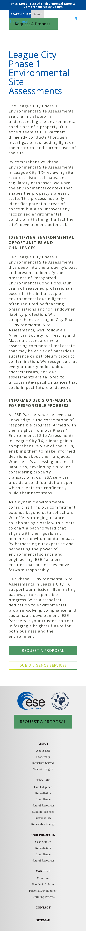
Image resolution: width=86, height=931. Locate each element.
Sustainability (43, 818)
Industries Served (43, 762)
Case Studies (43, 841)
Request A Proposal (43, 721)
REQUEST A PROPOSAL (43, 650)
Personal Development (43, 890)
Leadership (43, 756)
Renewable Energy (43, 824)
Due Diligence (43, 787)
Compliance (43, 799)
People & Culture (43, 884)
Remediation (43, 793)
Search (37, 14)
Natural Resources (43, 805)
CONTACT (43, 907)
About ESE (43, 750)
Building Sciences (43, 811)
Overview (43, 878)
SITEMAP (43, 920)
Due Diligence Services (43, 665)
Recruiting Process (43, 896)
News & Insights (43, 769)
